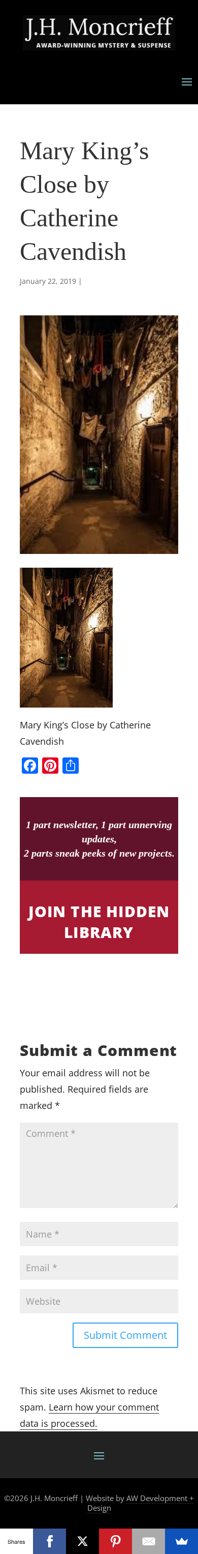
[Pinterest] (115, 1541)
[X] (82, 1541)
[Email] (148, 1541)
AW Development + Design (140, 1503)
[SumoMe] (181, 1541)
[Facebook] (49, 1541)
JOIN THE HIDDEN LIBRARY (99, 922)
